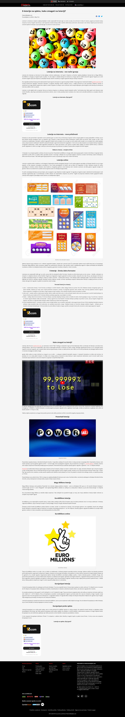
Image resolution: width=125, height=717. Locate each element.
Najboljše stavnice (67, 666)
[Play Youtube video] (62, 382)
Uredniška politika (52, 710)
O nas (23, 666)
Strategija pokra (69, 5)
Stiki (23, 668)
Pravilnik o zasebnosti (35, 710)
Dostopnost (44, 710)
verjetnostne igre (37, 346)
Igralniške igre (52, 668)
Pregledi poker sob (59, 5)
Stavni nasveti (66, 670)
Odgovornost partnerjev (81, 710)
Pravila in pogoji (91, 710)
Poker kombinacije (40, 668)
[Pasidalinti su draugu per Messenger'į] (99, 16)
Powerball (24, 468)
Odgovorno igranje (26, 670)
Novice (23, 671)
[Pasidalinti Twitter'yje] (102, 16)
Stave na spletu (66, 668)
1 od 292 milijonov (89, 463)
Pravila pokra (39, 666)
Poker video (38, 673)
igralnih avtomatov (96, 82)
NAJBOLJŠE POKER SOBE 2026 (48, 5)
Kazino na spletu (53, 666)
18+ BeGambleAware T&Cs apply (32, 130)
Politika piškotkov (61, 710)
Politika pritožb (70, 710)
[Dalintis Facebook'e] (96, 16)
